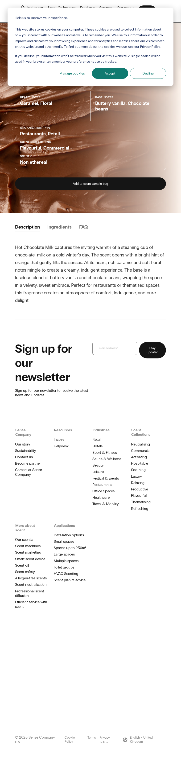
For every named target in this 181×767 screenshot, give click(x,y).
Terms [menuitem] (91, 738)
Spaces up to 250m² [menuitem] (70, 548)
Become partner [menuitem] (28, 463)
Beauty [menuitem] (98, 465)
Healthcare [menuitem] (101, 497)
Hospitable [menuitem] (139, 463)
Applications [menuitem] (64, 525)
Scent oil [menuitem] (22, 565)
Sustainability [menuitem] (25, 450)
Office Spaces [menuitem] (103, 491)
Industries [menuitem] (101, 430)
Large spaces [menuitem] (64, 554)
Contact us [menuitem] (24, 457)
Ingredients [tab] (59, 227)
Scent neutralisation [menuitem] (31, 584)
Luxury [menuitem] (136, 476)
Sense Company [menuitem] (23, 432)
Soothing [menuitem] (138, 469)
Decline (148, 73)
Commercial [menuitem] (140, 450)
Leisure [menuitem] (98, 471)
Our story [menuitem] (22, 444)
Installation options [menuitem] (69, 535)
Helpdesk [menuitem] (61, 446)
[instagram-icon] (149, 633)
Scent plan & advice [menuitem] (70, 580)
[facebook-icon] (156, 633)
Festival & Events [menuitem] (105, 478)
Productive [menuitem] (139, 489)
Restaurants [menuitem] (101, 484)
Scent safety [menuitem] (25, 571)
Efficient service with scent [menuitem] (31, 604)
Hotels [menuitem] (97, 446)
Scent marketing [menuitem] (28, 552)
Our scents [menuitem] (24, 539)
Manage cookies (72, 73)
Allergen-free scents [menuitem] (31, 578)
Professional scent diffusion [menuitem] (29, 593)
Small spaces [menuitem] (64, 541)
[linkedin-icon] (164, 633)
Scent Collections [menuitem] (140, 432)
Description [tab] (27, 227)
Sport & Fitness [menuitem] (104, 452)
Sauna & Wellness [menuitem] (106, 459)
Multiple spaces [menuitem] (66, 561)
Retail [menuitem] (96, 439)
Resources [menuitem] (63, 430)
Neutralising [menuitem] (140, 444)
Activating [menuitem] (139, 457)
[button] (144, 740)
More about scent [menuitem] (25, 527)
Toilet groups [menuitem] (64, 567)
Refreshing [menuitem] (139, 508)
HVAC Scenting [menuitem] (66, 573)
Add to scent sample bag (90, 184)
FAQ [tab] (83, 227)
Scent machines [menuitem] (28, 546)
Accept (110, 73)
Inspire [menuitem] (59, 439)
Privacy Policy (150, 46)
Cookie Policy (70, 740)
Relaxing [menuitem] (137, 482)
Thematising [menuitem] (141, 502)
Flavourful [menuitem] (139, 495)
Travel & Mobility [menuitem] (105, 504)
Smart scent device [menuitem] (30, 559)
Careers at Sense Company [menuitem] (28, 471)
